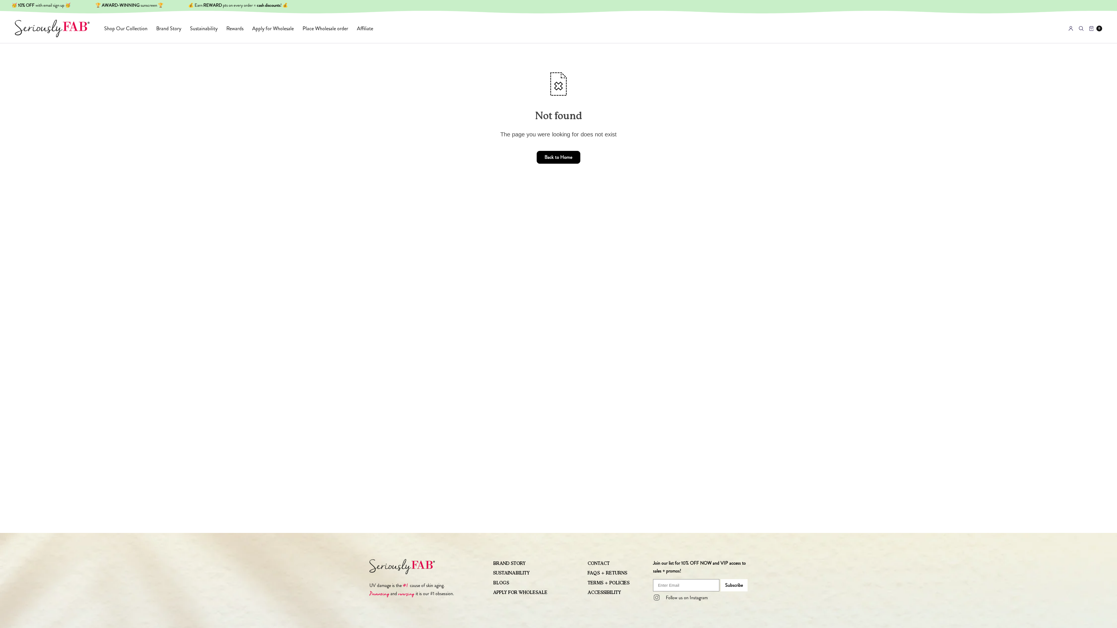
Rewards (234, 28)
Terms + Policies (608, 583)
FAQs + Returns (607, 573)
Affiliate (365, 28)
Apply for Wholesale (273, 28)
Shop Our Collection (125, 28)
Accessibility (604, 592)
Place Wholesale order (325, 28)
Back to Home (558, 157)
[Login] (1071, 28)
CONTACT (599, 563)
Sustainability (204, 28)
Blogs (501, 583)
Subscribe (734, 585)
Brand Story (168, 28)
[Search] (1081, 28)
